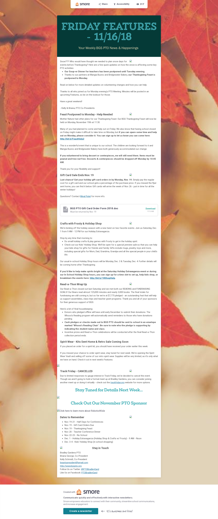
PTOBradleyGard (89, 472)
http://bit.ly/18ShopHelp (102, 278)
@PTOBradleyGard (90, 469)
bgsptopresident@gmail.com (74, 462)
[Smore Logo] (82, 4)
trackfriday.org (117, 382)
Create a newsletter (80, 511)
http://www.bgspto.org (71, 466)
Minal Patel (85, 196)
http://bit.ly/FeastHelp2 (72, 139)
